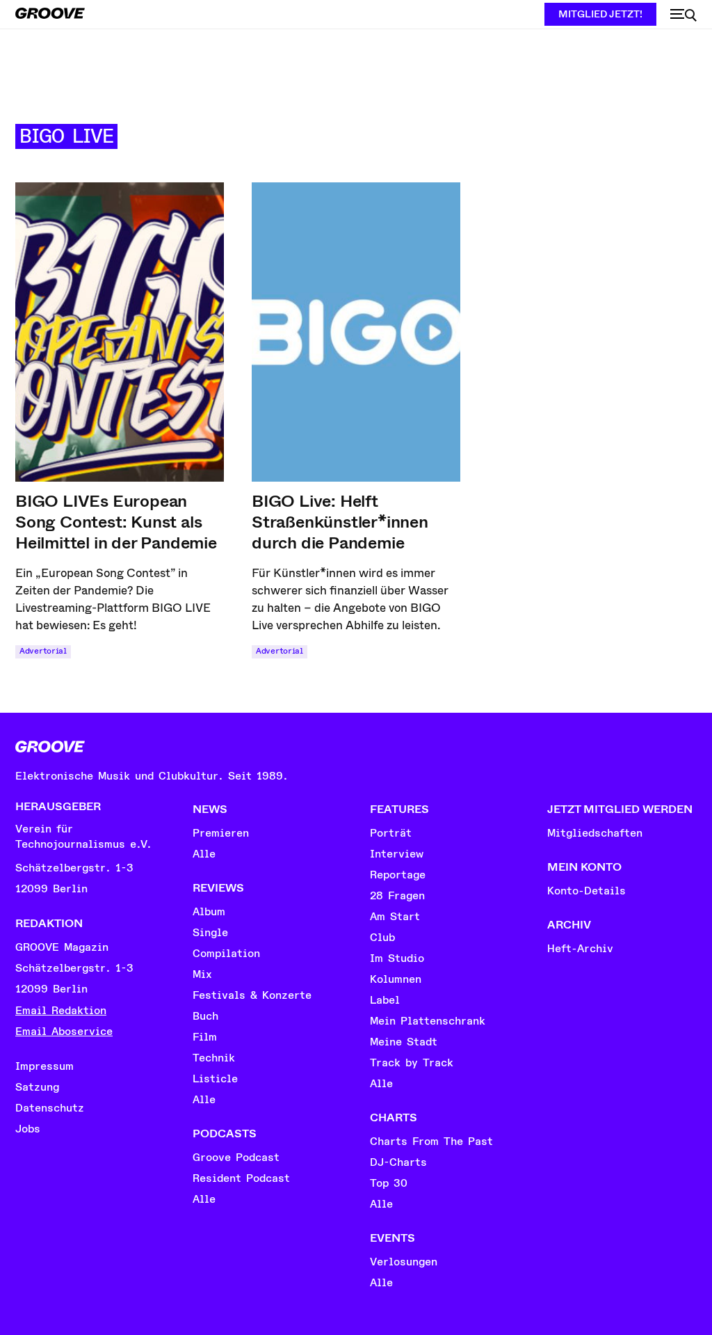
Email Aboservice (64, 1031)
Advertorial (43, 651)
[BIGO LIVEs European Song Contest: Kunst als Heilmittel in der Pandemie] (119, 332)
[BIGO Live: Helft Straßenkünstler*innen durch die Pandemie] (356, 332)
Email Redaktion (60, 1011)
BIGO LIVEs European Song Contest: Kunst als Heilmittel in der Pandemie (116, 522)
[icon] (683, 15)
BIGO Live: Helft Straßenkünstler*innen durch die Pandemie (340, 522)
